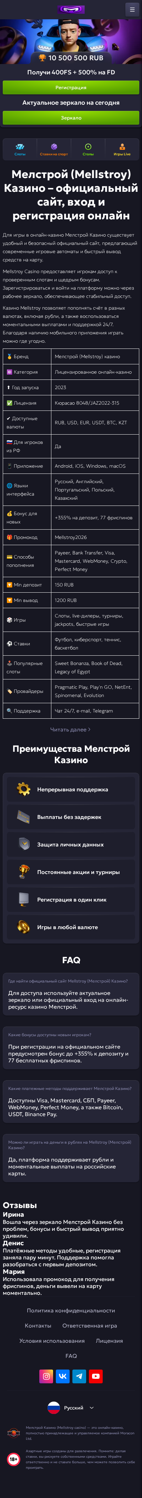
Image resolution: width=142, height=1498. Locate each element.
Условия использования (52, 1340)
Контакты (38, 1325)
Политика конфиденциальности (71, 1310)
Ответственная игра (89, 1325)
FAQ (71, 1355)
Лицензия (109, 1340)
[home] (71, 10)
